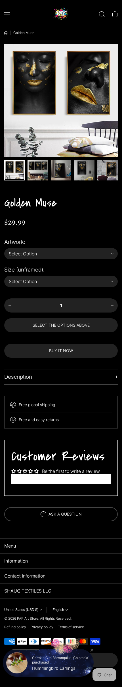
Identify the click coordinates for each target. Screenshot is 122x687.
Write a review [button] (61, 479)
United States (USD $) (21, 610)
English (58, 610)
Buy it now (61, 350)
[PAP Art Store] (61, 14)
